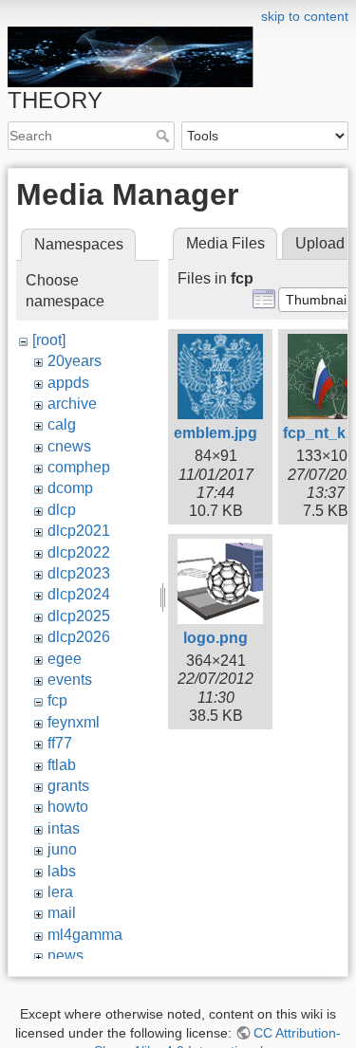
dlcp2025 (78, 616)
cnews (69, 446)
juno (62, 849)
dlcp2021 (78, 531)
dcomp (70, 488)
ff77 (59, 743)
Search (165, 135)
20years (74, 361)
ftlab (61, 765)
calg (61, 424)
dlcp (61, 510)
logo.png (215, 638)
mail (61, 913)
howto (67, 807)
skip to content (304, 16)
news (65, 955)
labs (61, 871)
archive (72, 403)
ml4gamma (84, 935)
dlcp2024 (78, 594)
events (69, 679)
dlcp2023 (78, 573)
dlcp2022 (78, 552)
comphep (78, 467)
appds (68, 383)
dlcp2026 (78, 637)
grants (68, 786)
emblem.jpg (215, 433)
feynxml (73, 722)
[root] (49, 340)
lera (60, 892)
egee (64, 659)
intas (63, 828)
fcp (57, 700)
